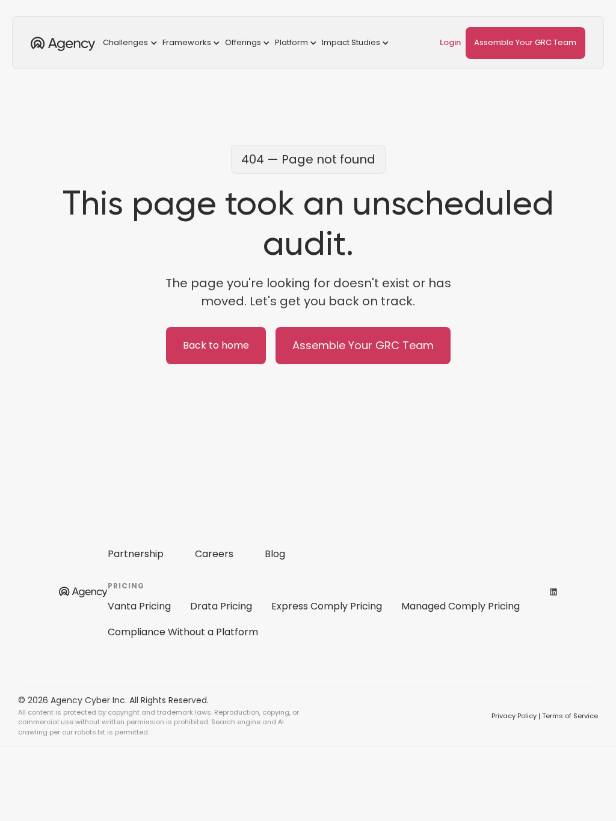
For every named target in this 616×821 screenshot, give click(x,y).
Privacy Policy (514, 716)
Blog (275, 554)
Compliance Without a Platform (183, 632)
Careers (214, 554)
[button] (131, 42)
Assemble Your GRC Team (525, 42)
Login (450, 42)
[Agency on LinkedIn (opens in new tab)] (553, 591)
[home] (63, 43)
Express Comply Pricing (326, 606)
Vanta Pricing (139, 606)
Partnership (136, 554)
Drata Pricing (221, 606)
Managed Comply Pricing (460, 606)
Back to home (216, 345)
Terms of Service (570, 716)
